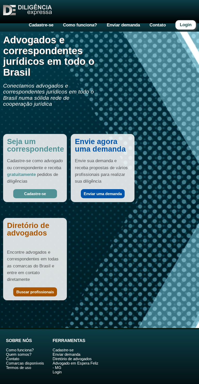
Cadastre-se (41, 25)
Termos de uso (18, 367)
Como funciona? (80, 25)
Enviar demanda (123, 25)
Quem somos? (18, 354)
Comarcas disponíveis (25, 363)
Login (185, 25)
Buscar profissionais (35, 292)
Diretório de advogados (72, 359)
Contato (158, 25)
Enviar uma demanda (103, 193)
